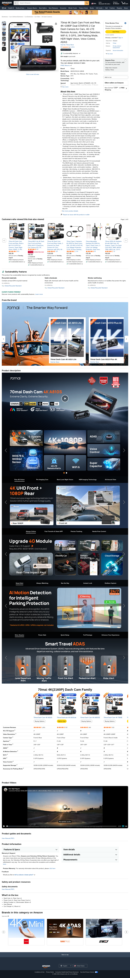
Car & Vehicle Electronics (16, 16)
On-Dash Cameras (47, 16)
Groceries (63, 8)
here (4, 864)
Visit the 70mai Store (67, 45)
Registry (119, 8)
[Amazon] (7, 3)
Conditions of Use (39, 972)
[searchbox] (51, 3)
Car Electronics (29, 16)
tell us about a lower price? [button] (24, 875)
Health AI (11, 8)
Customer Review (14, 791)
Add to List (108, 77)
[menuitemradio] (123, 826)
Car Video (37, 16)
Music (126, 8)
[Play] (3, 826)
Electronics (5, 16)
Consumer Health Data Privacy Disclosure (67, 972)
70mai (114, 43)
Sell (106, 8)
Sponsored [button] (4, 916)
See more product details (70, 211)
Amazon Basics (32, 8)
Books (92, 8)
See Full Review (58, 791)
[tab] (64, 473)
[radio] (4, 23)
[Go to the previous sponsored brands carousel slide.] (3, 932)
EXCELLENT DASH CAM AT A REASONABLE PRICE (36, 791)
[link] (17, 245)
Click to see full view (32, 74)
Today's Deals (83, 8)
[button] (4, 8)
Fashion (112, 8)
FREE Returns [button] (65, 65)
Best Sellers (43, 8)
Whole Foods (72, 8)
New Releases (53, 8)
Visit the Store (54, 362)
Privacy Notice (50, 972)
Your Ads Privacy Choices (87, 972)
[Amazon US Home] (46, 967)
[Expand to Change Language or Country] (70, 966)
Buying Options (39, 721)
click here (52, 868)
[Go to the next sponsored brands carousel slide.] (126, 932)
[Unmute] (126, 826)
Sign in (120, 37)
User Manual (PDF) (8, 838)
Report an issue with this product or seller (76, 214)
